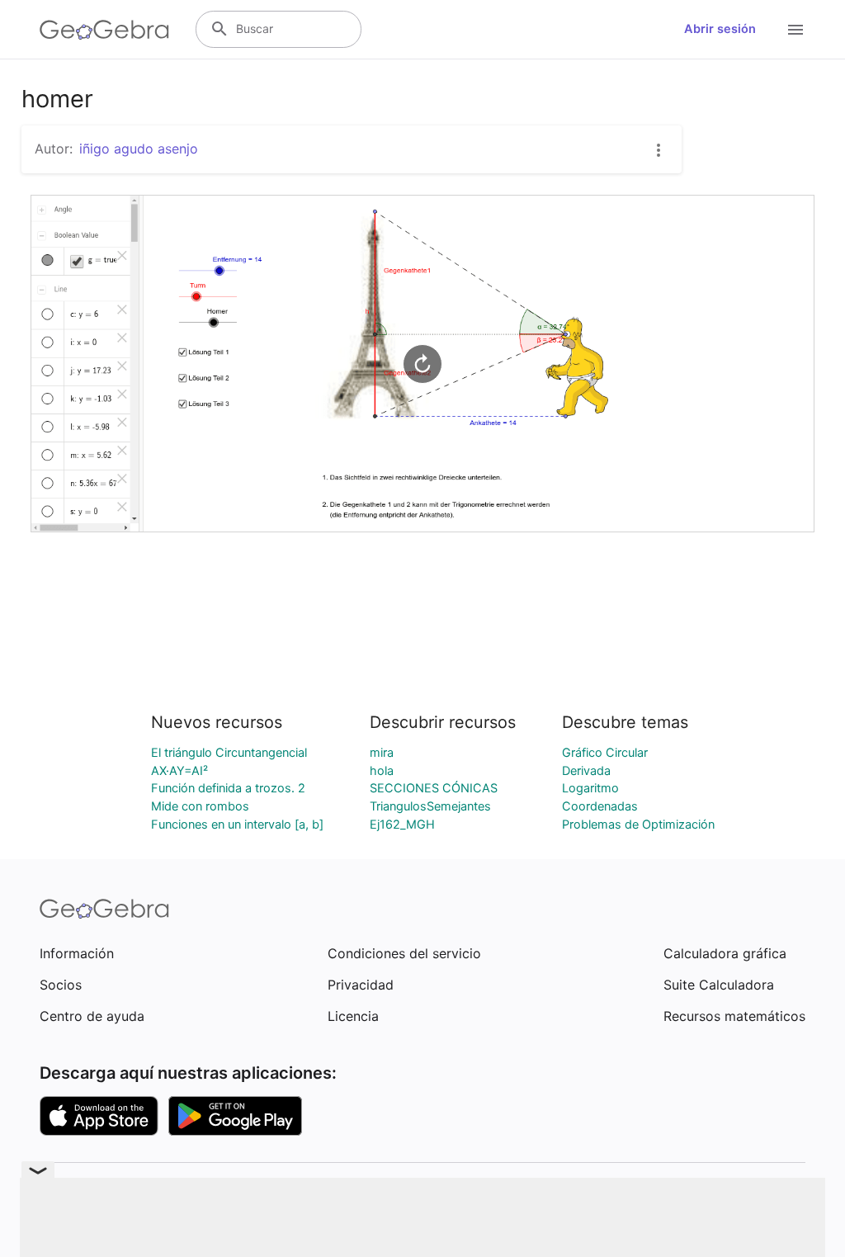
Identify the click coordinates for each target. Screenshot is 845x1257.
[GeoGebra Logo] (104, 30)
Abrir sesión (720, 28)
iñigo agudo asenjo (138, 148)
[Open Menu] (795, 30)
